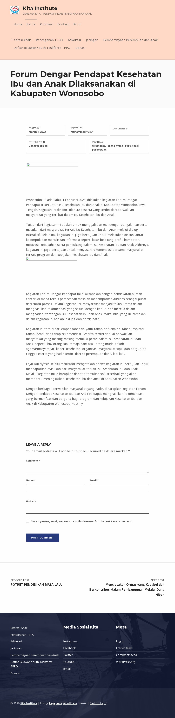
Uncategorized (38, 145)
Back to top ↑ (98, 703)
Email (94, 480)
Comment (33, 460)
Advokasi (74, 40)
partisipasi (132, 145)
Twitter (68, 655)
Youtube (68, 662)
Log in (120, 641)
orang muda (115, 145)
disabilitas (98, 145)
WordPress (70, 703)
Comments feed (126, 655)
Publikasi (46, 24)
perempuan (99, 149)
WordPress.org (125, 662)
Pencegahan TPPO (49, 40)
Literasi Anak (21, 40)
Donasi (80, 48)
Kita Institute (40, 8)
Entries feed (124, 648)
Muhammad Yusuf (82, 131)
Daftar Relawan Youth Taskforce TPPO (42, 48)
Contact (63, 24)
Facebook (69, 648)
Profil (77, 24)
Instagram (70, 641)
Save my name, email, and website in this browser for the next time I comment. (81, 521)
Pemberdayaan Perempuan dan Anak (130, 40)
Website (31, 501)
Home (18, 24)
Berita (31, 24)
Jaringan (92, 40)
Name (31, 480)
